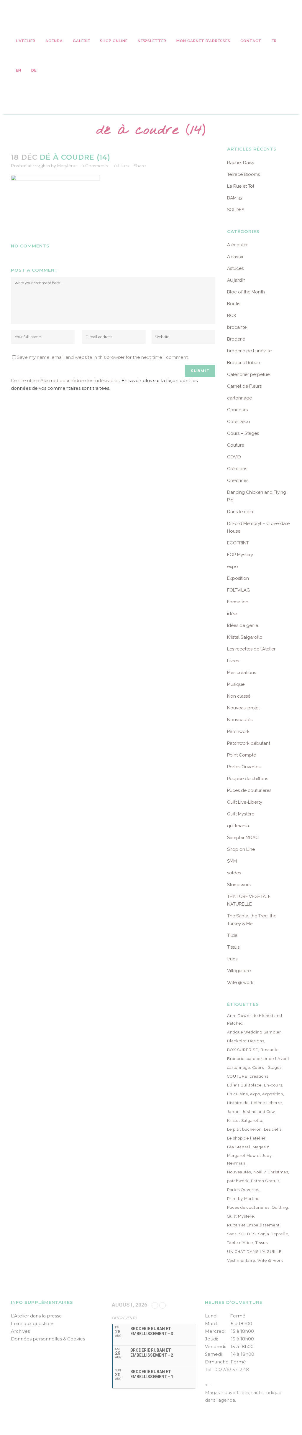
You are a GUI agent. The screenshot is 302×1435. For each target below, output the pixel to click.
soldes (234, 873)
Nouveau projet (243, 708)
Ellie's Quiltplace (244, 1085)
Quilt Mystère (240, 814)
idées (232, 613)
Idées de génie (242, 625)
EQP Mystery (240, 554)
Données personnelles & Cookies (48, 1339)
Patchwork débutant (248, 743)
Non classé (238, 696)
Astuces (235, 268)
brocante (237, 327)
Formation (237, 602)
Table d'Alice (240, 1243)
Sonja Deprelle (273, 1234)
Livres (233, 660)
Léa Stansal (238, 1147)
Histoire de (238, 1103)
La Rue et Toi (240, 186)
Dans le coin (240, 511)
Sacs (232, 1234)
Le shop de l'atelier (246, 1138)
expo (232, 566)
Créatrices (237, 480)
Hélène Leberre (266, 1103)
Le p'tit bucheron (244, 1129)
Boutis (233, 303)
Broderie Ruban (243, 362)
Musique (235, 684)
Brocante (269, 1050)
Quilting (280, 1207)
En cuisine (237, 1094)
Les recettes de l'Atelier (251, 649)
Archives (20, 1331)
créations (259, 1076)
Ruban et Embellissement (253, 1225)
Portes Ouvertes (243, 766)
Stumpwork (239, 884)
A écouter (237, 244)
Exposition (238, 578)
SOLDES (235, 209)
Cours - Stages (267, 1067)
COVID (234, 457)
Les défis (273, 1129)
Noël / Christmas (270, 1172)
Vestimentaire (241, 1260)
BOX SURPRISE (242, 1050)
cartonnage (239, 398)
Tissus (233, 947)
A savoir (235, 256)
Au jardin (236, 280)
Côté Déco (238, 421)
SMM (232, 861)
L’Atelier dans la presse (36, 1316)
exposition (272, 1094)
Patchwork (238, 731)
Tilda (232, 935)
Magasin (261, 1147)
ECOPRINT (238, 543)
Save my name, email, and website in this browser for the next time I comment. (103, 357)
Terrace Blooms (243, 174)
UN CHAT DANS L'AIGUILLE (254, 1251)
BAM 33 (234, 198)
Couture (235, 445)
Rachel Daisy (240, 162)
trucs (232, 959)
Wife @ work (240, 982)
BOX (231, 315)
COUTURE (237, 1076)
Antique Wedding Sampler (254, 1032)
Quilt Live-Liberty (244, 802)
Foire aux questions (32, 1323)
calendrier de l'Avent (268, 1058)
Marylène (66, 166)
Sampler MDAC (243, 837)
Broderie (236, 339)
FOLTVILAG (238, 590)
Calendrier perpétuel (249, 374)
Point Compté (241, 755)
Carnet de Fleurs (244, 386)
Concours (237, 409)
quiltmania (238, 825)
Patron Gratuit (265, 1181)
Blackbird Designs (245, 1041)
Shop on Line (241, 849)
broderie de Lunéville (249, 351)
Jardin (233, 1111)
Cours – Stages (243, 433)
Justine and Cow (258, 1111)
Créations (237, 468)
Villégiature (239, 970)
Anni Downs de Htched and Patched (254, 1019)
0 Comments (94, 166)
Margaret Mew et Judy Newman (249, 1159)
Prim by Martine (243, 1198)
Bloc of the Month (246, 292)
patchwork (238, 1181)
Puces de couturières (249, 790)
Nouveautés (239, 719)
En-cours (273, 1085)
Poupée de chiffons (247, 778)
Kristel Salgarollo (244, 637)
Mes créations (241, 672)
